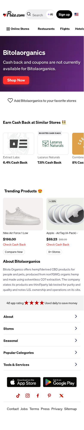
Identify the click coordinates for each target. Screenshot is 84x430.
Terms (34, 409)
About (8, 316)
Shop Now (16, 80)
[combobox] (40, 14)
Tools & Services (16, 364)
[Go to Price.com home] (14, 14)
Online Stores (20, 28)
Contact (13, 409)
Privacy (57, 409)
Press (45, 409)
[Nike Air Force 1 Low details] (23, 214)
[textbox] (76, 14)
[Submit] (29, 15)
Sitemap (70, 409)
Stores (8, 328)
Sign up (64, 14)
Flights (65, 28)
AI (51, 14)
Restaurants (46, 28)
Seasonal (10, 340)
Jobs (24, 409)
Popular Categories (18, 352)
